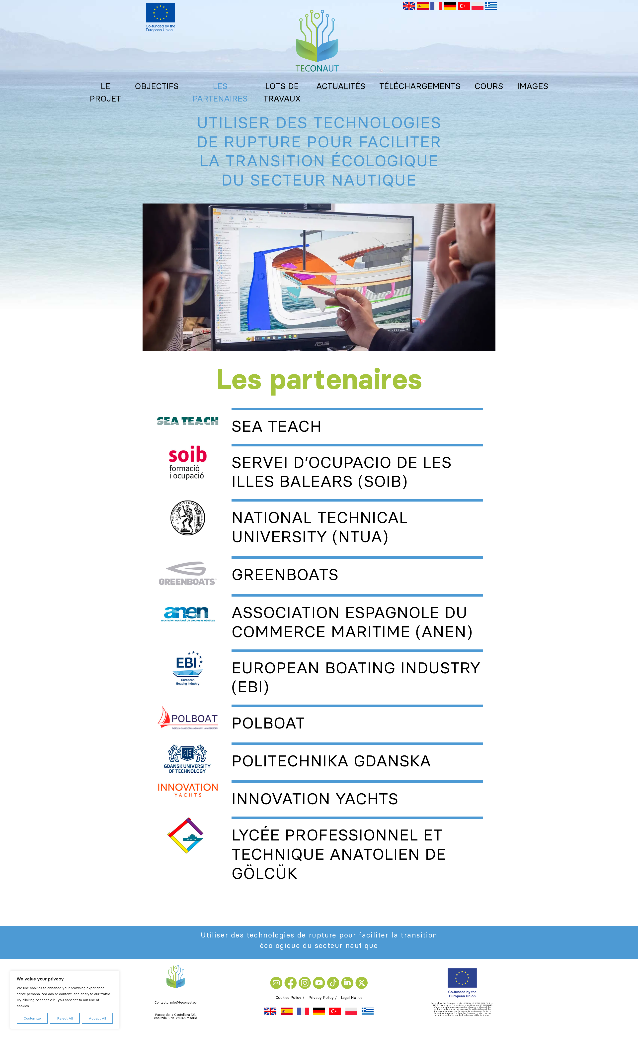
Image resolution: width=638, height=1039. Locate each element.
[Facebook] (291, 982)
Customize (32, 1018)
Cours (489, 86)
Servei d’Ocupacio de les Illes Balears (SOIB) (342, 471)
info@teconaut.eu (183, 1002)
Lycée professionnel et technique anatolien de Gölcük (339, 854)
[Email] (277, 982)
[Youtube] (320, 982)
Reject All (65, 1018)
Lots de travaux (282, 92)
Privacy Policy (321, 997)
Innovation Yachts (315, 799)
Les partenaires (220, 92)
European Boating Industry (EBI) (356, 677)
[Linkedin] (348, 982)
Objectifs (157, 86)
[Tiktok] (334, 982)
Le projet (105, 92)
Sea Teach (276, 426)
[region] (65, 1000)
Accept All (97, 1018)
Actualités (340, 86)
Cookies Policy (288, 997)
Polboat (268, 723)
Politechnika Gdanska (331, 761)
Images (532, 86)
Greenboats (285, 574)
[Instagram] (306, 982)
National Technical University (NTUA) (320, 526)
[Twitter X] (361, 982)
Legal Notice (351, 997)
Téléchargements (420, 86)
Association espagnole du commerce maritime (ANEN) (352, 621)
